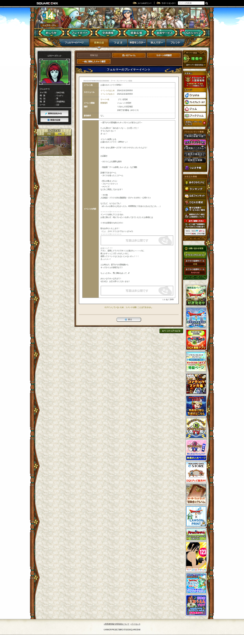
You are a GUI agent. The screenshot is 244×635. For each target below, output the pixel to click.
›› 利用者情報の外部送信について (116, 624)
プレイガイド (80, 33)
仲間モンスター (137, 43)
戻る (128, 319)
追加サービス (164, 33)
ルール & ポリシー (145, 3)
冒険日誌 (99, 43)
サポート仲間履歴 (163, 55)
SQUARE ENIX (47, 3)
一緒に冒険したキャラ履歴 (93, 61)
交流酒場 (108, 33)
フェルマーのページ (74, 42)
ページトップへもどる (171, 330)
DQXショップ (192, 33)
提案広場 (136, 33)
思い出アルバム (129, 55)
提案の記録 (54, 120)
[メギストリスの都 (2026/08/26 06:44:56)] (54, 145)
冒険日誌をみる (54, 113)
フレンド (175, 43)
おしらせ (51, 33)
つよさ (118, 43)
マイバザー (156, 43)
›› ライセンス (135, 624)
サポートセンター (168, 3)
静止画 (59, 134)
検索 (206, 3)
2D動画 (49, 134)
